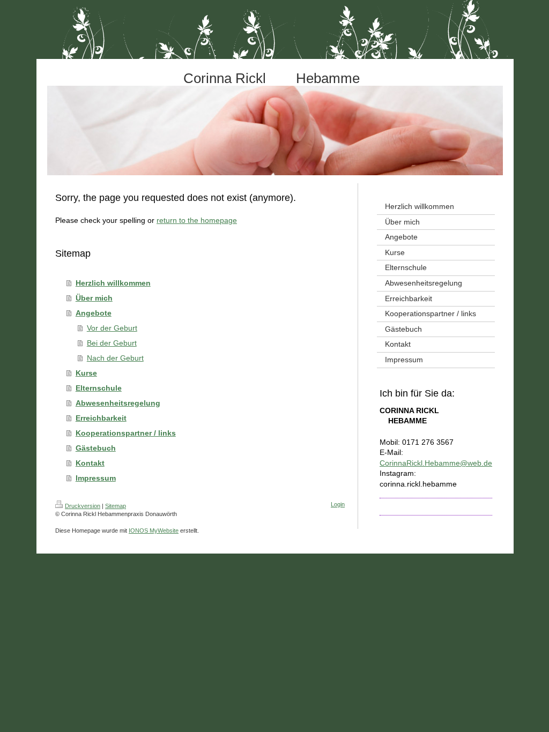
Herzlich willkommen (113, 283)
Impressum (96, 478)
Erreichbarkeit (101, 418)
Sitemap (115, 506)
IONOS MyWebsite (154, 530)
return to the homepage (197, 220)
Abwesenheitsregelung (118, 403)
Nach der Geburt (115, 358)
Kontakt (90, 463)
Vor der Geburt (112, 328)
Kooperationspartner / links (126, 433)
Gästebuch (96, 448)
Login (338, 504)
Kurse (86, 373)
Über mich (94, 298)
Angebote (94, 313)
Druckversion (82, 506)
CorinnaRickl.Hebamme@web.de (436, 463)
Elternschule (99, 388)
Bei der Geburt (112, 343)
